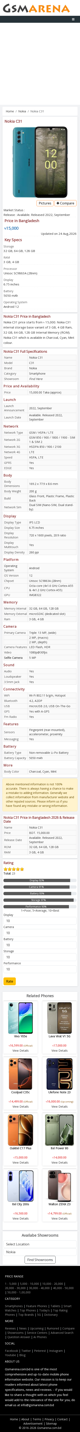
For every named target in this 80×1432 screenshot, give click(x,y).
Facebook (11, 1351)
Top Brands (26, 1315)
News (23, 1328)
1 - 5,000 (11, 1284)
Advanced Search (62, 1333)
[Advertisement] (40, 65)
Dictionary (51, 1315)
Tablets (55, 1306)
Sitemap (51, 1423)
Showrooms (15, 1333)
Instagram (56, 1351)
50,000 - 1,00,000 (19, 1292)
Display (8, 915)
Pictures (45, 203)
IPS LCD (34, 522)
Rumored (53, 1328)
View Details (21, 1050)
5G (39, 1315)
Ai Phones (40, 1337)
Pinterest (40, 1351)
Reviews (10, 1328)
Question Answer (18, 1337)
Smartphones (14, 1306)
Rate (9, 981)
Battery (8, 939)
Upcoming (36, 1328)
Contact (62, 1419)
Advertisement (33, 1423)
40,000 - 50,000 (63, 1288)
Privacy (49, 1419)
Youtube (10, 1355)
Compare (66, 203)
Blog (22, 1355)
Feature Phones (36, 1306)
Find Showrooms (40, 1260)
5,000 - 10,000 (29, 1284)
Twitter (26, 1351)
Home (10, 111)
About (25, 1419)
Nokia (22, 111)
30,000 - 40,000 (39, 1288)
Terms (37, 1419)
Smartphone (37, 373)
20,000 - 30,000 (15, 1288)
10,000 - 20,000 (52, 1284)
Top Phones (28, 1310)
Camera (8, 927)
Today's (44, 1310)
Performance (12, 963)
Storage (8, 951)
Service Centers (37, 1333)
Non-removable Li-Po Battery (49, 753)
